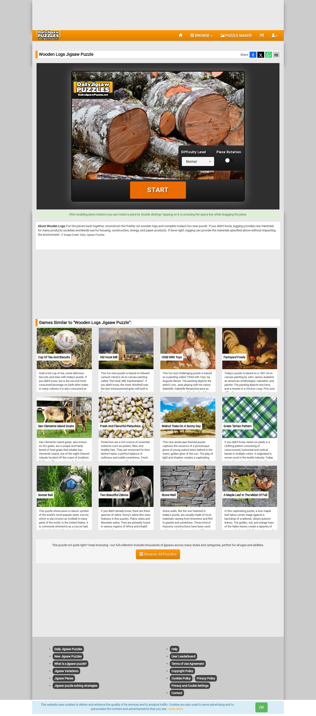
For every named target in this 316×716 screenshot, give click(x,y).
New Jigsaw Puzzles (68, 656)
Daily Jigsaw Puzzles (68, 649)
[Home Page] (180, 35)
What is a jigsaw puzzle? (70, 663)
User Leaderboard (183, 656)
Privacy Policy (206, 678)
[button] (272, 35)
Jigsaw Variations (66, 671)
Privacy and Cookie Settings (190, 685)
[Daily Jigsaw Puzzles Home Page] (48, 35)
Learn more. (176, 709)
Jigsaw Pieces (63, 678)
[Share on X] (260, 55)
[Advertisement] (158, 14)
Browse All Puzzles (159, 554)
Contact (177, 693)
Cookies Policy (181, 678)
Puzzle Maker (238, 35)
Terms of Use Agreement (188, 663)
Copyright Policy (182, 671)
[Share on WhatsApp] (268, 55)
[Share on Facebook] (253, 55)
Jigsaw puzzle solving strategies (75, 685)
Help (175, 649)
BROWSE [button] (202, 35)
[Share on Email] (276, 55)
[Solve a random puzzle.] (261, 35)
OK (261, 707)
